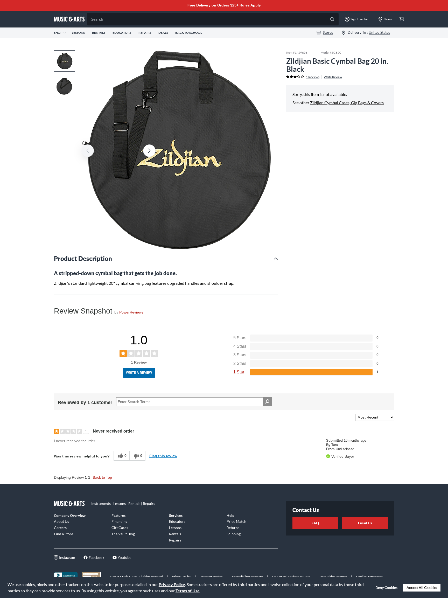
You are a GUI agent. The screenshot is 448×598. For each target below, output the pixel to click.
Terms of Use (188, 590)
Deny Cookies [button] (386, 587)
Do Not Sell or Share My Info (291, 577)
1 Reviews (312, 77)
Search (97, 19)
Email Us (365, 523)
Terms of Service (211, 577)
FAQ (315, 523)
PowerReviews (131, 312)
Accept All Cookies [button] (422, 587)
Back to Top (102, 477)
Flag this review (163, 456)
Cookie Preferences (369, 577)
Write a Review (139, 372)
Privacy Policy (172, 584)
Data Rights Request (333, 577)
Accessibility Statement (247, 577)
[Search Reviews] (267, 401)
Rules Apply (250, 5)
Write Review (333, 77)
